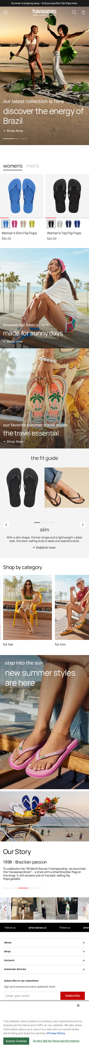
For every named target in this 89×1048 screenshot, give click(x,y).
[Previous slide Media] (5, 214)
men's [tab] (32, 166)
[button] (83, 12)
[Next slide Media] (39, 214)
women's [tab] (12, 166)
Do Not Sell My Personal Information (56, 1041)
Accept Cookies (16, 1041)
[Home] (44, 12)
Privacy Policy (56, 1033)
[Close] (78, 1005)
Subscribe (72, 995)
